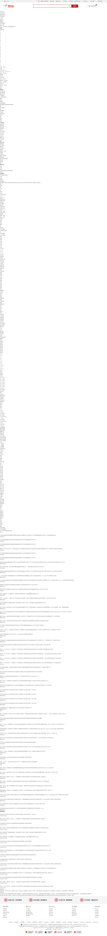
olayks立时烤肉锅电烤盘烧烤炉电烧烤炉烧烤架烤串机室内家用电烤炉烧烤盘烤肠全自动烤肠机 (21, 718)
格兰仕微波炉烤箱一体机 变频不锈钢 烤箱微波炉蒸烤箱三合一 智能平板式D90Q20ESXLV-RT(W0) (22, 566)
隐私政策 (76, 922)
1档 (1, 305)
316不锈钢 (2, 233)
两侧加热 (2, 266)
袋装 (1, 293)
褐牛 (1, 392)
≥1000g (2, 412)
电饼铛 (1, 152)
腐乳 (1, 118)
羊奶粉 (19, 895)
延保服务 (97, 912)
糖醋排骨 (2, 431)
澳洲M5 (1, 511)
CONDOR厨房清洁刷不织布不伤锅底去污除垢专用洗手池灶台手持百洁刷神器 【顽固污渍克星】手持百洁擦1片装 (25, 644)
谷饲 (1, 457)
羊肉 (1, 167)
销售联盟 (58, 922)
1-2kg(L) (2, 425)
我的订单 (52, 1)
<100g (1, 410)
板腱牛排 (2, 493)
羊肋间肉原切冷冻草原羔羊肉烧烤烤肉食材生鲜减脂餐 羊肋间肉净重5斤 (16, 757)
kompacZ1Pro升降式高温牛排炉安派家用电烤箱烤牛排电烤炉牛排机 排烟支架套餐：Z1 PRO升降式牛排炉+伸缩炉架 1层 (27, 737)
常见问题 (5, 913)
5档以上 (2, 311)
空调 (73, 895)
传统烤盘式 (2, 212)
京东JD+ (97, 917)
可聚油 (1, 257)
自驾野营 (5, 26)
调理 (1, 239)
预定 (53, 895)
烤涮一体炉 (2, 215)
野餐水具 (2, 334)
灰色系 (1, 475)
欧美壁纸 (29, 895)
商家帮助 (35, 922)
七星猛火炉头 (3, 194)
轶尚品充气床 (46, 890)
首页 (1, 26)
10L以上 (2, 254)
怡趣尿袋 (53, 890)
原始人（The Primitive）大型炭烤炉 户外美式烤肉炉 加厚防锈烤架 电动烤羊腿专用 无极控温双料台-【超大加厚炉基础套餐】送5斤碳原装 (30, 658)
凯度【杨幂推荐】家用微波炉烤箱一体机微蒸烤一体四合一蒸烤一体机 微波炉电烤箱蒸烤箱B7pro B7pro (23, 602)
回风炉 (1, 136)
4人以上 (2, 365)
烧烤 (1, 280)
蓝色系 (1, 470)
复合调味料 (2, 92)
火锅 (1, 176)
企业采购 (71, 1)
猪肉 (1, 169)
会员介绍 (5, 910)
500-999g (2, 419)
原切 (1, 236)
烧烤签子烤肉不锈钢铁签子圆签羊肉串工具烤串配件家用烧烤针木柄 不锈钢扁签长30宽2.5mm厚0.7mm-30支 (24, 589)
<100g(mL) (2, 413)
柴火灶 (1, 130)
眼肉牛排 (2, 488)
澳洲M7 (1, 512)
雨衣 (26, 895)
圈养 (1, 458)
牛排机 (1, 218)
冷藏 (1, 244)
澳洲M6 (1, 517)
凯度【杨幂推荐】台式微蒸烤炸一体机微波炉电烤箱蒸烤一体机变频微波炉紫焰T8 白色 (19, 593)
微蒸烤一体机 (3, 151)
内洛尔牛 (2, 394)
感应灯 (44, 895)
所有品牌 (2, 29)
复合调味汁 (2, 107)
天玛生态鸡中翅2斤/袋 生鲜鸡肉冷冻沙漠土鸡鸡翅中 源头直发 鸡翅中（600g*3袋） (18, 698)
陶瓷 (1, 224)
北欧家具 (23, 895)
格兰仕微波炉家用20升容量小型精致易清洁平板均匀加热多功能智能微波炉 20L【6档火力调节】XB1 (22, 803)
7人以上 (2, 368)
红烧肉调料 (2, 427)
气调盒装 (2, 301)
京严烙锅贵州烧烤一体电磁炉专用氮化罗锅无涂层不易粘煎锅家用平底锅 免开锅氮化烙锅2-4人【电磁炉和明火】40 (25, 667)
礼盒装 (1, 292)
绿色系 (1, 469)
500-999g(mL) (3, 421)
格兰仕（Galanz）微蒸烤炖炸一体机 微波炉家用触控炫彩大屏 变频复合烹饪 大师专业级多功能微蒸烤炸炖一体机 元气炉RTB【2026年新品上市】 (32, 724)
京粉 (7, 895)
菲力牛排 (2, 485)
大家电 (4, 915)
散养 (1, 455)
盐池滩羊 (2, 391)
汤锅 (1, 178)
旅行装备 (2, 133)
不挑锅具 (2, 314)
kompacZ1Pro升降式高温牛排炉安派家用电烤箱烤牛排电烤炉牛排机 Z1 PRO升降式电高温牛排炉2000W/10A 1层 (25, 746)
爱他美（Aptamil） (4, 80)
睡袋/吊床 (2, 137)
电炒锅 (1, 205)
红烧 (1, 277)
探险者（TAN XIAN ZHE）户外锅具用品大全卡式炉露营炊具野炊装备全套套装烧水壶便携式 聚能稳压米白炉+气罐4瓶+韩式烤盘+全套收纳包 (31, 548)
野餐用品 (2, 125)
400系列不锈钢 (3, 230)
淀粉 (1, 119)
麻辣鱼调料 (2, 428)
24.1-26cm (2, 382)
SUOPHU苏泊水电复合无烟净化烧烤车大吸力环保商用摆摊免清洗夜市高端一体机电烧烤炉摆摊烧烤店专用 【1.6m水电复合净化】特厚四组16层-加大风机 (34, 794)
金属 (1, 518)
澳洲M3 (1, 515)
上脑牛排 (2, 491)
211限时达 (28, 910)
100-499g (2, 415)
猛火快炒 (2, 322)
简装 (1, 296)
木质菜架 (62, 895)
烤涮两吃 (2, 319)
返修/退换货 (74, 913)
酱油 (1, 98)
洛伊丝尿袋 (64, 890)
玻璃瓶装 (2, 290)
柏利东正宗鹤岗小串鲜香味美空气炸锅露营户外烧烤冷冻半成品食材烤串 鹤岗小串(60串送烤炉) (21, 671)
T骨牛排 (2, 487)
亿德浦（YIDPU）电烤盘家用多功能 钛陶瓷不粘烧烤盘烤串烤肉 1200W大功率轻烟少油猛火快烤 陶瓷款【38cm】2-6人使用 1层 (28, 733)
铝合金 (1, 227)
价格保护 (74, 910)
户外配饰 (2, 139)
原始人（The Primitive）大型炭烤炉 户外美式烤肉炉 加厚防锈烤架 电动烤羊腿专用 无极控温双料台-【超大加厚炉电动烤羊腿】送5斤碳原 (30, 653)
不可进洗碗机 (3, 529)
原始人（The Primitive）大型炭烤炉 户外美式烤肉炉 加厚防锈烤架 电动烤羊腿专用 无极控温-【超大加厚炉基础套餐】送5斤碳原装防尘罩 (30, 662)
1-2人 (1, 353)
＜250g (1, 418)
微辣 (1, 526)
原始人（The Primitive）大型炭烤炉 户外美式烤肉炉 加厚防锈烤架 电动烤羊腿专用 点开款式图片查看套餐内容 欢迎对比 (26, 649)
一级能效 (2, 443)
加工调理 (2, 500)
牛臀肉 (1, 494)
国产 (1, 463)
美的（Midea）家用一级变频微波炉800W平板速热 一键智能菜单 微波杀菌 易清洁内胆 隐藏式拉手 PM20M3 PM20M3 (26, 785)
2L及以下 (2, 248)
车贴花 (20, 890)
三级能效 (2, 446)
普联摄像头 (2, 16)
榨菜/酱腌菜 (2, 103)
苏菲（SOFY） (3, 79)
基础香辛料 (2, 94)
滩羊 (1, 404)
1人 (1, 356)
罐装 (1, 299)
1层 (1, 508)
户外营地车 (2, 131)
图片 (51, 895)
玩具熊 (55, 895)
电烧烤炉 (2, 143)
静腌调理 (2, 502)
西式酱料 (2, 110)
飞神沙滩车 (71, 890)
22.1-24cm (2, 380)
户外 (1, 409)
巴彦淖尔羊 (2, 400)
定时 (1, 269)
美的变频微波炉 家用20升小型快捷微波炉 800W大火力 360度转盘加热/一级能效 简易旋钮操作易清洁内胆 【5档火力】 (26, 790)
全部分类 (2, 11)
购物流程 (5, 908)
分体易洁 (2, 320)
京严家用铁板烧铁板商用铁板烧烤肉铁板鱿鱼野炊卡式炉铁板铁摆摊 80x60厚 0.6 (18, 539)
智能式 (1, 344)
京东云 (59, 929)
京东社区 (64, 922)
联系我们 (17, 922)
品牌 (59, 895)
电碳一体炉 (2, 217)
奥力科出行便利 (31, 890)
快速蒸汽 (2, 317)
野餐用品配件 (3, 337)
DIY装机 (97, 910)
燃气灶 (1, 370)
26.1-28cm (2, 383)
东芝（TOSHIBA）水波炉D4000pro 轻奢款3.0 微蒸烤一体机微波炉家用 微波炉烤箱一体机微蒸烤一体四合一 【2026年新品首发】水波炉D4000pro (32, 713)
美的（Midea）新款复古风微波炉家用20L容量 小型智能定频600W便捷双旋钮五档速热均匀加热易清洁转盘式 (24, 620)
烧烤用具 (2, 124)
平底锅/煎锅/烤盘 (4, 175)
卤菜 (1, 287)
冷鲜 (1, 247)
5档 (1, 310)
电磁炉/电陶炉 (3, 155)
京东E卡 (97, 913)
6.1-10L (2, 253)
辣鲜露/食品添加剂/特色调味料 (7, 104)
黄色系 (1, 467)
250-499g (2, 424)
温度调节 (2, 256)
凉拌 (1, 278)
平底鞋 (13, 895)
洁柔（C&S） (3, 70)
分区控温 (2, 260)
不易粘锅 (2, 265)
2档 (1, 307)
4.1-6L (1, 251)
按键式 (1, 346)
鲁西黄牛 (2, 398)
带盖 (1, 452)
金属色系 (2, 479)
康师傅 (1, 74)
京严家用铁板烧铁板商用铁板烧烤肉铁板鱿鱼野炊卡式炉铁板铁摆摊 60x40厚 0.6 (18, 553)
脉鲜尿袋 (2, 890)
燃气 (1, 184)
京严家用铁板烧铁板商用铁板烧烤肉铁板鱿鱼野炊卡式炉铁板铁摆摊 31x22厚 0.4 (18, 557)
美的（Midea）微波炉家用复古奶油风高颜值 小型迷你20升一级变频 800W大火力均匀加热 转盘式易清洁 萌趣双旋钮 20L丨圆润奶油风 (30, 616)
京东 (14, 6)
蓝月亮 (1, 83)
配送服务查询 (29, 912)
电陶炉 (1, 374)
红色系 (1, 466)
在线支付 (51, 910)
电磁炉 (1, 373)
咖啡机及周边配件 (4, 158)
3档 (1, 308)
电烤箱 (1, 149)
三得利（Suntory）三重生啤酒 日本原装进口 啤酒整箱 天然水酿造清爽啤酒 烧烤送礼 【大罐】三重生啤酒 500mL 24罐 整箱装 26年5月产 (30, 629)
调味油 (1, 101)
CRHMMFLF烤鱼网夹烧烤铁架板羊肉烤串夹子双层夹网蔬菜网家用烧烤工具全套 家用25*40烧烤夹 (22, 625)
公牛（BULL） (3, 67)
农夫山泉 (2, 77)
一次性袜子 (68, 895)
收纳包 (1, 19)
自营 (1, 637)
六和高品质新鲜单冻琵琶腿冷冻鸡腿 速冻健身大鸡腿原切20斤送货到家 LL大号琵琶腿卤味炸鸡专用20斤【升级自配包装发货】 (28, 535)
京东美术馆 (2, 23)
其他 (1, 223)
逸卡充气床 (7, 890)
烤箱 (1, 371)
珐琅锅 (1, 179)
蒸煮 (1, 286)
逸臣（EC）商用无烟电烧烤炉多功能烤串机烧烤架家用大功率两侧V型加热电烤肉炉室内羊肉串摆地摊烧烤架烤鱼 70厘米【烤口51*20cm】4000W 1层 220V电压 (36, 611)
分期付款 (51, 912)
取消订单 (74, 915)
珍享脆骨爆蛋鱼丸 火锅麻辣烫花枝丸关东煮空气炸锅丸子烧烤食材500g (16, 707)
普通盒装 (2, 298)
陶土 (1, 221)
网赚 (42, 895)
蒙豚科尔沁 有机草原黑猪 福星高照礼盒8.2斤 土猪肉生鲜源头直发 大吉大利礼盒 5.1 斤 (19, 676)
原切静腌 (2, 499)
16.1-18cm (2, 377)
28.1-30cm (2, 385)
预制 (1, 506)
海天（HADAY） (3, 82)
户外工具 (2, 134)
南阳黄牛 (2, 401)
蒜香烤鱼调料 (3, 437)
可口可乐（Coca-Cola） (5, 71)
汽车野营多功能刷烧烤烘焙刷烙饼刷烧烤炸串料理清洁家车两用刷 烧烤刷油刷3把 (18, 742)
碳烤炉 (1, 343)
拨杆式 (1, 347)
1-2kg (1, 422)
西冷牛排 (2, 484)
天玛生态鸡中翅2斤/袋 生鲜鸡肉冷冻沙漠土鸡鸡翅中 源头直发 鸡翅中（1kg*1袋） (18, 689)
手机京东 (78, 1)
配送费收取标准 (29, 913)
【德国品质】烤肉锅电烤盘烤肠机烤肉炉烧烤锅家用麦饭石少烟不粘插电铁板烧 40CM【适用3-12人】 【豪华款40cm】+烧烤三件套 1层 (30, 640)
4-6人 (1, 362)
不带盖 (1, 454)
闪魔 (1, 68)
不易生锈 (2, 262)
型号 (16, 895)
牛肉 (1, 166)
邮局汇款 (51, 913)
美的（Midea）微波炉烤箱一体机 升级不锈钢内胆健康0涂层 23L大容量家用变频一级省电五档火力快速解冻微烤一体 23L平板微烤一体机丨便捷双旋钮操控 (34, 607)
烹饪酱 (1, 112)
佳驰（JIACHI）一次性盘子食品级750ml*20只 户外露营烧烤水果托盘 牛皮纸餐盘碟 (18, 761)
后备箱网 (25, 890)
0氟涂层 (2, 202)
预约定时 (2, 326)
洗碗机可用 (2, 259)
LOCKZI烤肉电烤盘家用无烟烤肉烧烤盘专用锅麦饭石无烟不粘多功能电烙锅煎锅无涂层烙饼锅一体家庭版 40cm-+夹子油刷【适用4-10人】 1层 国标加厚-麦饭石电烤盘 (37, 580)
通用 (1, 406)
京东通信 (97, 915)
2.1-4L (1, 250)
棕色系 (1, 476)
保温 (1, 313)
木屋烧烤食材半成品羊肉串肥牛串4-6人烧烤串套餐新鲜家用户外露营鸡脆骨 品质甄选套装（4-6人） (22, 808)
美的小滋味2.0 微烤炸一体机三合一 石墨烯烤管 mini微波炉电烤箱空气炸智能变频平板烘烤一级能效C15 (23, 776)
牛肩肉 (1, 496)
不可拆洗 (2, 449)
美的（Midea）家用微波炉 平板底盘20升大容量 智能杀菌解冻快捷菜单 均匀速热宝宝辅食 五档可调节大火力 (24, 680)
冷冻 (1, 245)
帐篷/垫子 (2, 128)
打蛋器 (1, 154)
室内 (1, 407)
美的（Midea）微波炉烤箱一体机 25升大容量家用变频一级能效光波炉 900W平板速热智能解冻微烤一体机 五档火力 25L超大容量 (29, 772)
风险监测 (70, 922)
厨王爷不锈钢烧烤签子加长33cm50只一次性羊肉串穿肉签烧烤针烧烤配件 (16, 634)
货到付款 (51, 908)
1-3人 (1, 361)
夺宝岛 (96, 908)
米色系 (1, 478)
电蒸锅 (1, 214)
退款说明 (74, 912)
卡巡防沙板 (58, 890)
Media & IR (95, 922)
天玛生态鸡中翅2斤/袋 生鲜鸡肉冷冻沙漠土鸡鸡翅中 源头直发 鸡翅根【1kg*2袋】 (18, 694)
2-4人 (1, 355)
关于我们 (11, 922)
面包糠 (1, 331)
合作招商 (29, 922)
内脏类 (1, 172)
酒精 (1, 185)
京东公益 (82, 922)
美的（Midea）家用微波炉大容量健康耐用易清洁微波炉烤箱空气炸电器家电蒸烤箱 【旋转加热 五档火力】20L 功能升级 (27, 767)
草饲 (1, 460)
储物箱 (1, 341)
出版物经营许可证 (44, 926)
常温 (1, 242)
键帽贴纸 (2, 22)
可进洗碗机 (2, 527)
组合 (1, 329)
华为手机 (34, 895)
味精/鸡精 (2, 113)
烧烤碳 (1, 338)
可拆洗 (1, 451)
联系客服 (5, 917)
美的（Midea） (3, 73)
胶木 (1, 520)
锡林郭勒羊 (2, 395)
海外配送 (28, 915)
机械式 (1, 349)
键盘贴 (1, 20)
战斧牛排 (2, 490)
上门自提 (28, 908)
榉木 (1, 521)
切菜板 (1, 895)
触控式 (1, 352)
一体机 (1, 17)
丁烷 (1, 188)
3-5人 (1, 364)
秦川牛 (1, 403)
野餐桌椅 (2, 332)
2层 (1, 509)
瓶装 (1, 295)
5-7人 (1, 367)
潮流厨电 (2, 157)
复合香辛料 (2, 91)
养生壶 (1, 160)
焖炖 (1, 284)
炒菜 (1, 283)
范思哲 (48, 895)
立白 (1, 86)
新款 (65, 895)
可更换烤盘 (2, 323)
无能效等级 (2, 448)
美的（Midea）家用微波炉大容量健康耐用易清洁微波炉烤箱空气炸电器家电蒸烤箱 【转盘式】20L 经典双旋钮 (24, 781)
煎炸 (1, 281)
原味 (1, 524)
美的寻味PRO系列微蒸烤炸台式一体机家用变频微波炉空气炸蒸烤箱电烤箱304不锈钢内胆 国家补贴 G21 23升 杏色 (25, 685)
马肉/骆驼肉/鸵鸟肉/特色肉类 (6, 170)
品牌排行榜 (2, 14)
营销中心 (40, 922)
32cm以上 (2, 388)
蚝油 (1, 100)
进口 (1, 464)
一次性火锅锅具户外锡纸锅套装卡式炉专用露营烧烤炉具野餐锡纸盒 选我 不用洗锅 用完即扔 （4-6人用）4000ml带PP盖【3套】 (28, 575)
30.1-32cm (2, 386)
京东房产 (10, 895)
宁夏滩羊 (2, 397)
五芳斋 (1, 76)
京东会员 (65, 1)
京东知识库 (2, 13)
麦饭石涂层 (2, 199)
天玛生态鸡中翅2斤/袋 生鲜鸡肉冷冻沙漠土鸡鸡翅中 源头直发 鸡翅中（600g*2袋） (18, 703)
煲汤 (1, 272)
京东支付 (55, 929)
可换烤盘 (2, 271)
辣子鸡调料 (2, 436)
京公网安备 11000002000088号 (29, 924)
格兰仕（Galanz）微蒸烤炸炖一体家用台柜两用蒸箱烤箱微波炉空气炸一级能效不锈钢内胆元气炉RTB (22, 751)
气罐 (1, 335)
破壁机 (1, 161)
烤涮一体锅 (2, 211)
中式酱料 (2, 95)
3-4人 (1, 358)
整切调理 (2, 503)
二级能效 (2, 445)
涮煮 (1, 274)
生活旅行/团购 (6, 912)
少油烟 (1, 263)
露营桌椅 (2, 127)
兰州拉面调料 (3, 440)
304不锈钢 (2, 229)
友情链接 (52, 922)
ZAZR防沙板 (39, 890)
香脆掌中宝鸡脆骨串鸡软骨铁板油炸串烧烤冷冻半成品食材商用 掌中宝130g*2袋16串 (19, 584)
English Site (88, 922)
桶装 (1, 302)
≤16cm (1, 376)
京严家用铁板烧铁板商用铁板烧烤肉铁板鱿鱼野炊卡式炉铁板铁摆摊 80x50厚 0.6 (18, 544)
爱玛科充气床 (15, 890)
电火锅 (1, 209)
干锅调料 (2, 434)
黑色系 (1, 472)
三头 (1, 196)
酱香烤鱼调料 (3, 439)
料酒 (1, 115)
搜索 (74, 6)
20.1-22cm (2, 379)
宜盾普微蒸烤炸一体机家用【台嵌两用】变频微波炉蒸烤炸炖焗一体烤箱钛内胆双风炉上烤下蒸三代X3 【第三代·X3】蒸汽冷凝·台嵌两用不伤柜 (32, 728)
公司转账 (51, 915)
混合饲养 (2, 461)
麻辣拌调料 (2, 430)
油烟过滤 (2, 268)
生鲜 (4, 895)
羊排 (1, 328)
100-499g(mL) (3, 416)
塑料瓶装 (2, 304)
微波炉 (1, 146)
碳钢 (1, 220)
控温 (1, 241)
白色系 (1, 473)
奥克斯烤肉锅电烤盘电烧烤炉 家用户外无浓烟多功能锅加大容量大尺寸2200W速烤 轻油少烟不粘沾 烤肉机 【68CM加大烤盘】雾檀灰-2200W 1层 (32, 562)
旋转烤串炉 (2, 206)
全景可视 (2, 325)
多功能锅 (2, 145)
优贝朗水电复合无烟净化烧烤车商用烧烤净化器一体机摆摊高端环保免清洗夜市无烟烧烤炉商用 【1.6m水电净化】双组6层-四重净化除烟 (30, 799)
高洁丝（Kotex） (4, 85)
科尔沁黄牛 (2, 389)
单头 (1, 191)
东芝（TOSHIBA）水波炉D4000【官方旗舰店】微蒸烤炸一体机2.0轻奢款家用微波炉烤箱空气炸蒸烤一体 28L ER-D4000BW (28, 598)
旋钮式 (1, 350)
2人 (1, 359)
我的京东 (58, 1)
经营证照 (72, 927)
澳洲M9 (1, 514)
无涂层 (1, 197)
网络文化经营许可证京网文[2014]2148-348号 (59, 926)
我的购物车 (93, 6)
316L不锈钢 (2, 235)
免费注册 (46, 1)
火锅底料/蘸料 (3, 97)
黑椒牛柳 (2, 433)
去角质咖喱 (38, 895)
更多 (1, 88)
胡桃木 (1, 523)
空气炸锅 (2, 148)
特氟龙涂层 (2, 200)
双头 (1, 193)
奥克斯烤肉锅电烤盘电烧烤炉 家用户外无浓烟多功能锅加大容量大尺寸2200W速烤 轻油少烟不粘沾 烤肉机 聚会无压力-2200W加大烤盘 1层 (31, 571)
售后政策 (74, 908)
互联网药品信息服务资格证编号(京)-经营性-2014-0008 (60, 924)
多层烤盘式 (2, 208)
